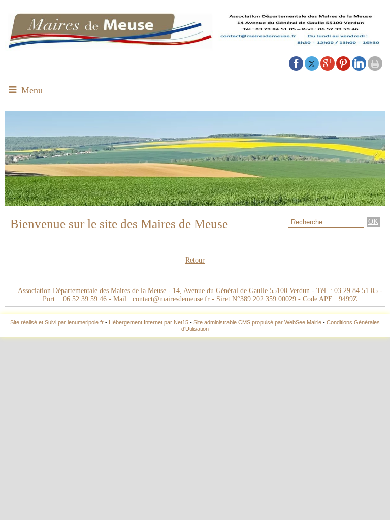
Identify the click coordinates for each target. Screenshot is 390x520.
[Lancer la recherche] (373, 222)
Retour (195, 260)
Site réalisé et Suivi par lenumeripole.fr (57, 322)
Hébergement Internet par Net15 (148, 322)
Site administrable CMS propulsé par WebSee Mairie (257, 322)
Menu (32, 90)
